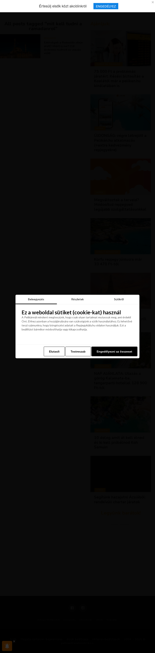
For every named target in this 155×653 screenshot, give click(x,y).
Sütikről (119, 299)
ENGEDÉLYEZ (106, 6)
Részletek (77, 299)
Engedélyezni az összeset (114, 351)
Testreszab (78, 351)
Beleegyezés (36, 299)
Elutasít (54, 351)
